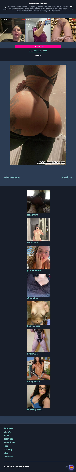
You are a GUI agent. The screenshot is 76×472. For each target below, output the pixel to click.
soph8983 (32, 242)
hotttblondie (33, 326)
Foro (6, 446)
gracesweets (34, 270)
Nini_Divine (32, 214)
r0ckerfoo (32, 298)
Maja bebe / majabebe (38, 51)
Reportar (8, 428)
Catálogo (8, 449)
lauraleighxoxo (34, 409)
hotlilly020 (32, 353)
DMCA (7, 431)
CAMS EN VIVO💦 (38, 46)
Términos (8, 439)
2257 (6, 435)
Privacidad (9, 442)
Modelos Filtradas (38, 4)
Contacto (8, 456)
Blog (6, 453)
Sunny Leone (34, 381)
